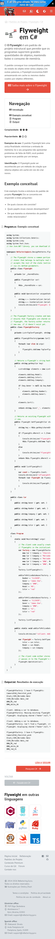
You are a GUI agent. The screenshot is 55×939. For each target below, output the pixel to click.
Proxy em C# (32, 768)
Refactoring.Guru (25, 881)
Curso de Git (10, 866)
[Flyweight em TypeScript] (35, 838)
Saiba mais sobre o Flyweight (29, 85)
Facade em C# (23, 782)
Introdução (17, 109)
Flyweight (34, 21)
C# (42, 21)
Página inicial (11, 856)
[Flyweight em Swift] (23, 838)
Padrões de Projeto (18, 21)
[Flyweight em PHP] (10, 825)
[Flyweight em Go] (23, 811)
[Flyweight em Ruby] (35, 825)
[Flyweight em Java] (35, 811)
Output (15, 121)
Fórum (21, 866)
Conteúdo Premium (14, 863)
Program (16, 118)
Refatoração (25, 856)
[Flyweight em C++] (10, 811)
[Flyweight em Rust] (10, 838)
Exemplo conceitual (22, 115)
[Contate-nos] (24, 11)
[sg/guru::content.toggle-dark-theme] (38, 11)
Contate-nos (10, 869)
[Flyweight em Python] (23, 825)
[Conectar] (31, 11)
